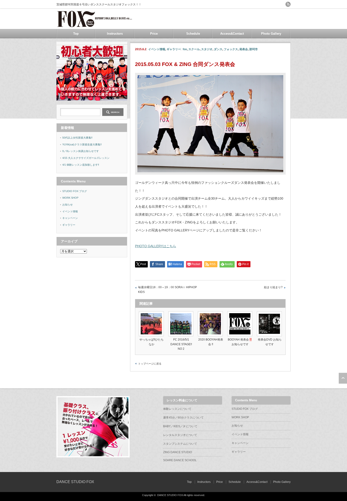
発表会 (243, 49)
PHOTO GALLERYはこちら (155, 246)
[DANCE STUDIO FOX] (94, 25)
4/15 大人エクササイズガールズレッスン (86, 157)
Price (154, 33)
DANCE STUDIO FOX (75, 482)
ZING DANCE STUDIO (177, 452)
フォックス (231, 49)
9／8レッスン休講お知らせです (80, 151)
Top (76, 33)
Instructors (115, 33)
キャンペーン (70, 218)
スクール (194, 49)
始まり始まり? (273, 287)
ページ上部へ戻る (343, 378)
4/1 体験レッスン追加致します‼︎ (80, 164)
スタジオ (206, 49)
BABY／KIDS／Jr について (180, 426)
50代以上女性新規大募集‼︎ (77, 137)
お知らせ (67, 204)
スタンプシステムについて (180, 443)
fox (185, 49)
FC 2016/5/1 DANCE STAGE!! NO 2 (181, 344)
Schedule (193, 33)
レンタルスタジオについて (180, 435)
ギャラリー (174, 49)
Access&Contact (232, 33)
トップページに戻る (149, 363)
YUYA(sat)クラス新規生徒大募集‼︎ (82, 144)
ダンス (218, 49)
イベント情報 (156, 49)
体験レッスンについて (177, 409)
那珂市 (253, 49)
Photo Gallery (271, 33)
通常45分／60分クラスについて (183, 417)
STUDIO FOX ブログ (74, 191)
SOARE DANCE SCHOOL (180, 460)
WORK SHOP (70, 197)
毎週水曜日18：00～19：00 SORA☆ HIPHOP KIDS (167, 290)
